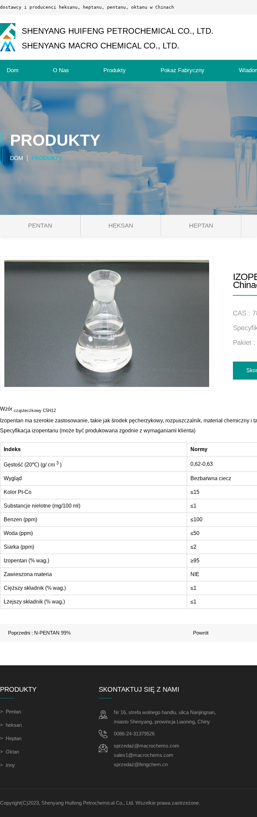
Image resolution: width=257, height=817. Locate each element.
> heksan (11, 725)
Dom (12, 70)
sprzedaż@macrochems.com (146, 745)
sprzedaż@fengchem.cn (141, 764)
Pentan (40, 225)
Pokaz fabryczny (182, 70)
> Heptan (10, 738)
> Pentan (10, 711)
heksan (120, 225)
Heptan (201, 225)
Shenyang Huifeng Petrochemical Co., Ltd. (87, 803)
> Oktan (9, 752)
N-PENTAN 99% (52, 633)
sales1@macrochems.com (143, 755)
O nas (61, 70)
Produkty (114, 70)
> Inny (7, 765)
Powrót (200, 633)
